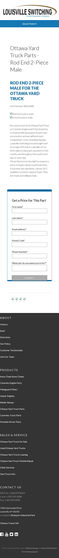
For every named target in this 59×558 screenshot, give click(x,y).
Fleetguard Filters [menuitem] (8, 389)
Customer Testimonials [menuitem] (11, 350)
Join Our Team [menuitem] (7, 356)
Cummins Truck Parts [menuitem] (10, 415)
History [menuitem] (4, 324)
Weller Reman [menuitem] (7, 402)
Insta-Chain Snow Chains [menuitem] (12, 376)
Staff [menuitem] (2, 330)
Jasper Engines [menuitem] (7, 396)
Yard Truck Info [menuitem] (7, 474)
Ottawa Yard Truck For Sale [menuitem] (13, 441)
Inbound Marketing (48, 548)
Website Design (32, 548)
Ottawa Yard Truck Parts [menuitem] (12, 409)
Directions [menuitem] (5, 337)
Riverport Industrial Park (23, 515)
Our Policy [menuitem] (5, 343)
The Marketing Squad (29, 552)
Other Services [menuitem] (7, 467)
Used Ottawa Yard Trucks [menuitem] (12, 448)
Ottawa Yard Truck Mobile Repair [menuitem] (17, 461)
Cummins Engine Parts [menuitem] (11, 382)
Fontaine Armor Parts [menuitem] (10, 421)
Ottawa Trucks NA (9, 523)
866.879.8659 (29, 23)
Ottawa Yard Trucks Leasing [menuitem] (14, 454)
